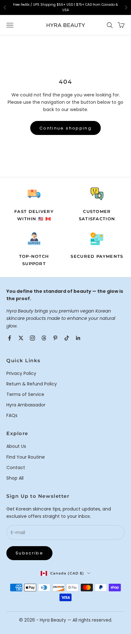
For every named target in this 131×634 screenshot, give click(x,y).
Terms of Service (25, 394)
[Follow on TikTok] (67, 338)
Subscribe (29, 553)
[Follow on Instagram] (32, 338)
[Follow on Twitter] (21, 338)
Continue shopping (65, 128)
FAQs (11, 415)
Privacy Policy (21, 373)
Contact (15, 467)
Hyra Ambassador (25, 405)
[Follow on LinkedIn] (78, 338)
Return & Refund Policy (31, 384)
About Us (16, 446)
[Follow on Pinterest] (55, 338)
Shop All (15, 478)
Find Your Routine (25, 457)
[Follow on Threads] (44, 338)
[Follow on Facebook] (9, 338)
